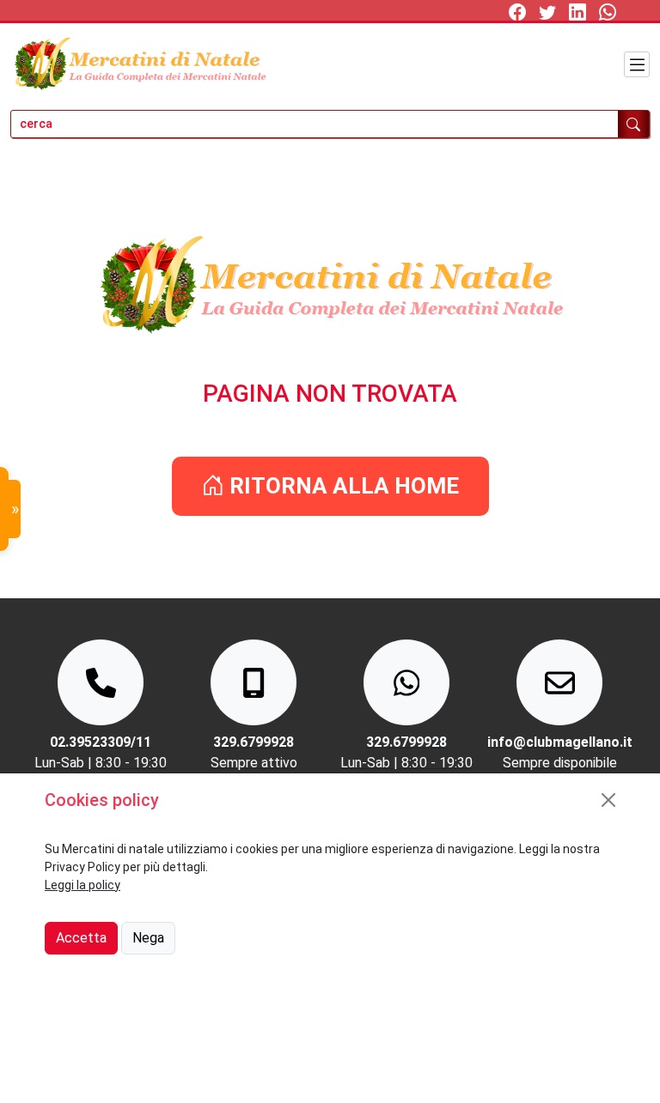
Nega (148, 938)
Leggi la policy (82, 885)
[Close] (608, 800)
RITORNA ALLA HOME (341, 486)
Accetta (81, 938)
